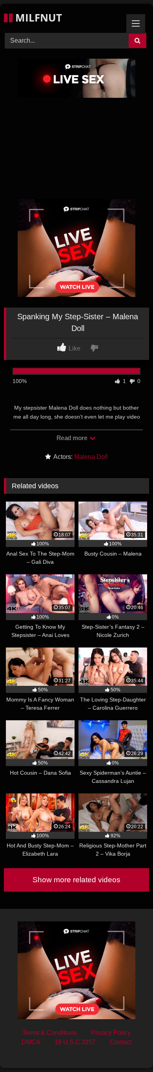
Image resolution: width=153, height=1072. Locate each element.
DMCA (31, 1042)
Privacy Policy (111, 1032)
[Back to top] (128, 1048)
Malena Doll (91, 456)
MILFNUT (37, 18)
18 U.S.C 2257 (75, 1042)
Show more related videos (76, 880)
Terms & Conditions (49, 1032)
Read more (72, 438)
